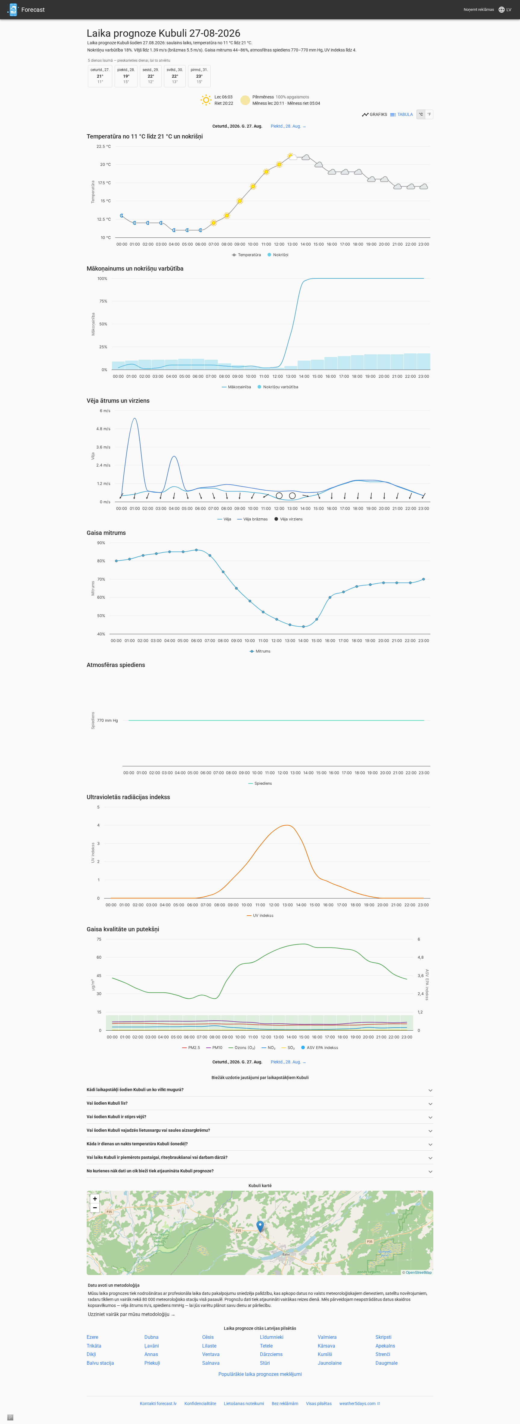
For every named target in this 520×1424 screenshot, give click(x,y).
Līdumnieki (271, 1337)
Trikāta (94, 1345)
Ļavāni (151, 1345)
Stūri (265, 1363)
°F (429, 114)
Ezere (92, 1337)
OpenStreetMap (419, 1272)
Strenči (383, 1354)
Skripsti (384, 1337)
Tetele (266, 1345)
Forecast (33, 9)
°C (421, 114)
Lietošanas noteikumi (244, 1403)
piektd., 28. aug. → (288, 126)
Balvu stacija (100, 1363)
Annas (151, 1354)
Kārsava (326, 1345)
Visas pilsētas (319, 1403)
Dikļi (91, 1354)
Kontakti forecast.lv (158, 1403)
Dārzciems (271, 1354)
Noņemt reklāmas (479, 9)
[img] (260, 1233)
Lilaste (209, 1345)
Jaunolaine (330, 1363)
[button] (260, 1227)
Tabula (405, 114)
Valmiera (327, 1337)
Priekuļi (152, 1363)
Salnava (211, 1363)
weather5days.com (357, 1403)
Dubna (151, 1337)
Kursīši (325, 1354)
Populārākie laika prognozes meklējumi (260, 1374)
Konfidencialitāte (200, 1403)
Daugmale (387, 1363)
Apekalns (385, 1345)
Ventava (211, 1354)
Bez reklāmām (285, 1403)
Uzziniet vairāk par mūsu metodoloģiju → (131, 1314)
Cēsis (208, 1337)
